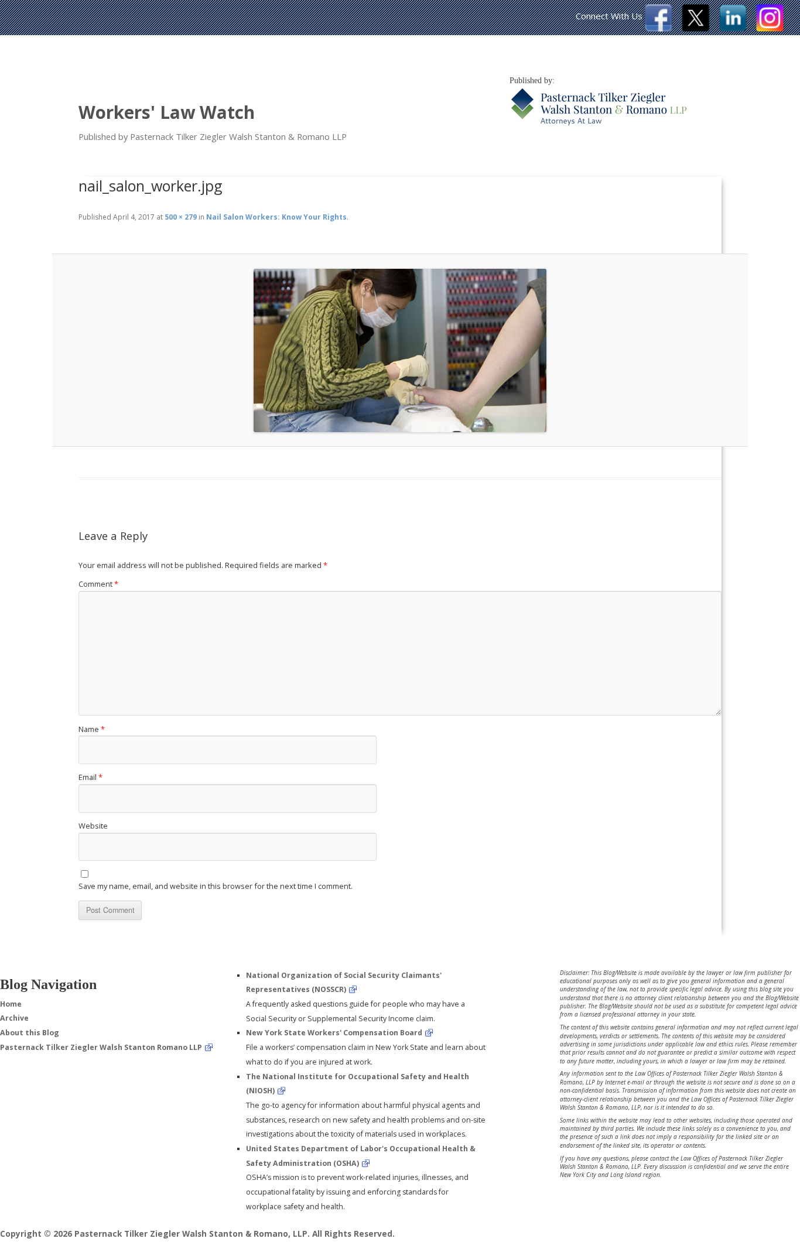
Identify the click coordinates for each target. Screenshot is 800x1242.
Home (11, 1004)
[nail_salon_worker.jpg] (400, 350)
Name (91, 729)
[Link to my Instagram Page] (770, 28)
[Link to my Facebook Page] (658, 28)
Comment (98, 584)
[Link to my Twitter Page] (696, 28)
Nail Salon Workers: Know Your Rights (276, 217)
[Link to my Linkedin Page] (733, 28)
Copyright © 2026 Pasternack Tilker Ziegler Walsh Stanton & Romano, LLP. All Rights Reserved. (197, 1233)
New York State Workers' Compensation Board (334, 1033)
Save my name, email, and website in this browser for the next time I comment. (215, 886)
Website (93, 825)
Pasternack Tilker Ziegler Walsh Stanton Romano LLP (101, 1047)
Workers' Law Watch (166, 112)
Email (90, 777)
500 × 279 (181, 217)
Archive (14, 1018)
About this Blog (29, 1033)
